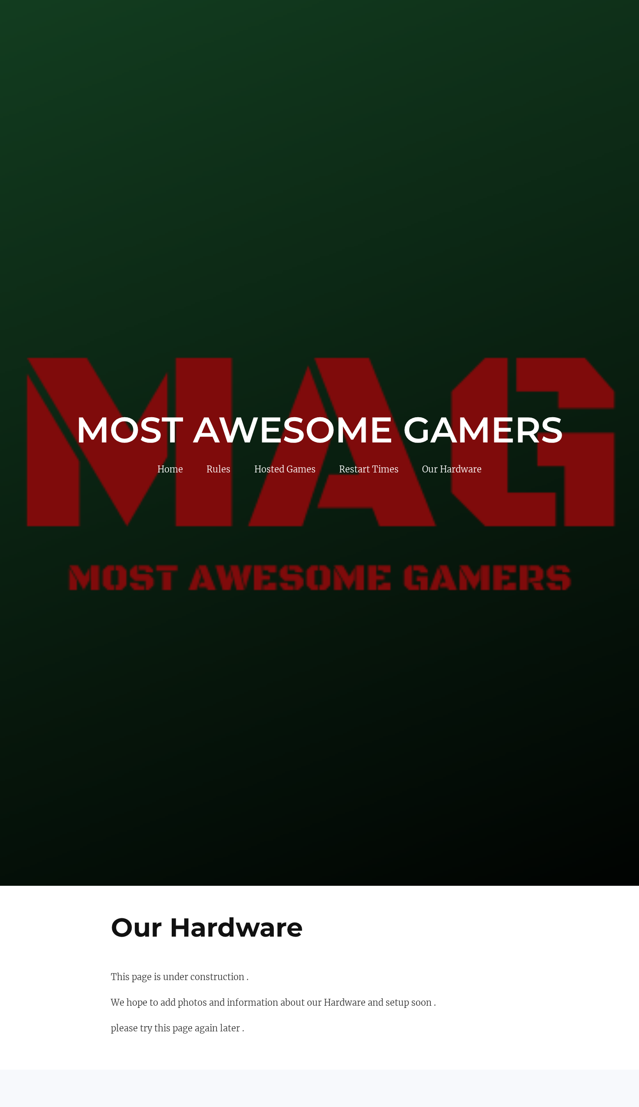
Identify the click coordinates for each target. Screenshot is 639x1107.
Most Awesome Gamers (319, 430)
